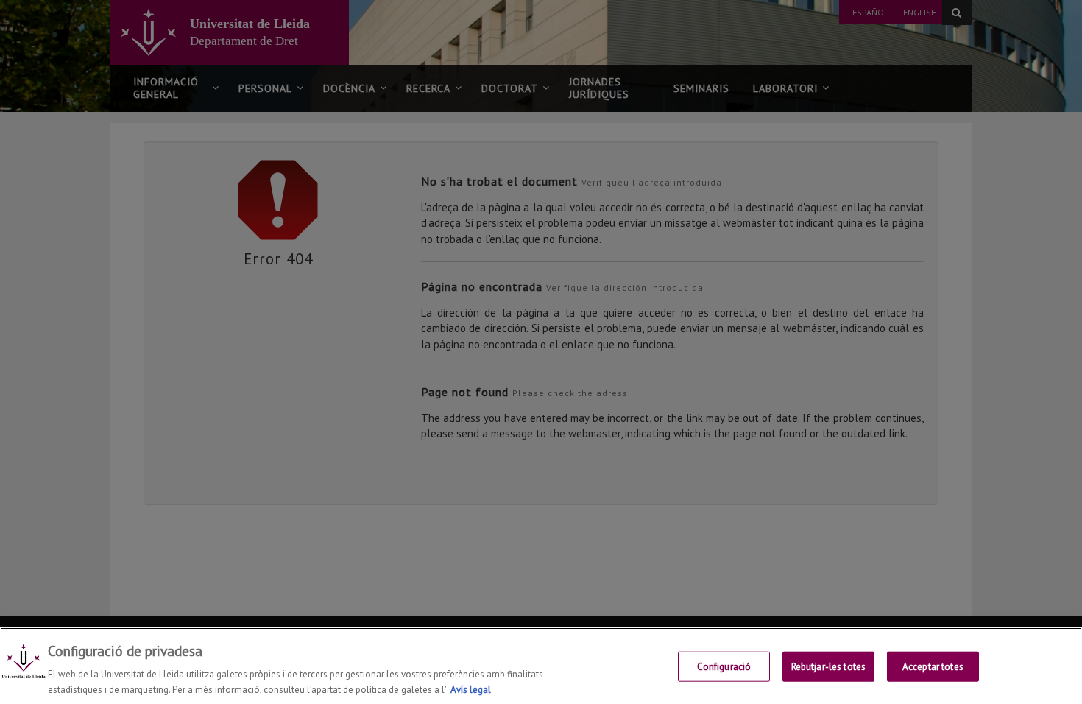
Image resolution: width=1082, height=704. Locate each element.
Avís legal (470, 689)
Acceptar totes (932, 667)
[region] (541, 665)
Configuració (724, 667)
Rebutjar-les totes (828, 667)
